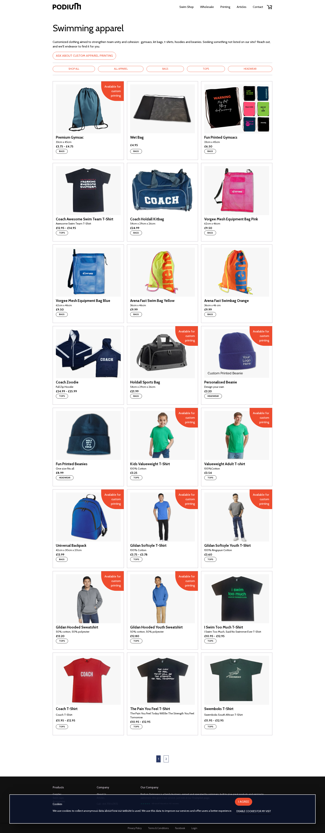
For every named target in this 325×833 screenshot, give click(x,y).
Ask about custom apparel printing (84, 55)
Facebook (180, 828)
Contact (258, 7)
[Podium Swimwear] (67, 7)
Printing (225, 7)
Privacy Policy (135, 828)
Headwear (250, 68)
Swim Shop (186, 7)
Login (194, 828)
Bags (165, 68)
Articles (241, 7)
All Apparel (121, 68)
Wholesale (207, 7)
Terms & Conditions (158, 828)
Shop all (73, 68)
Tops (206, 68)
